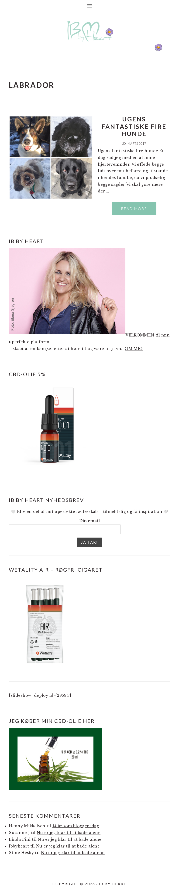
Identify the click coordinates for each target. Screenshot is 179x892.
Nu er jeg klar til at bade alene (68, 832)
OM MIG (134, 348)
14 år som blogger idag (75, 825)
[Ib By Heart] (90, 44)
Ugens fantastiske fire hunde (134, 126)
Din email (89, 520)
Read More (134, 208)
